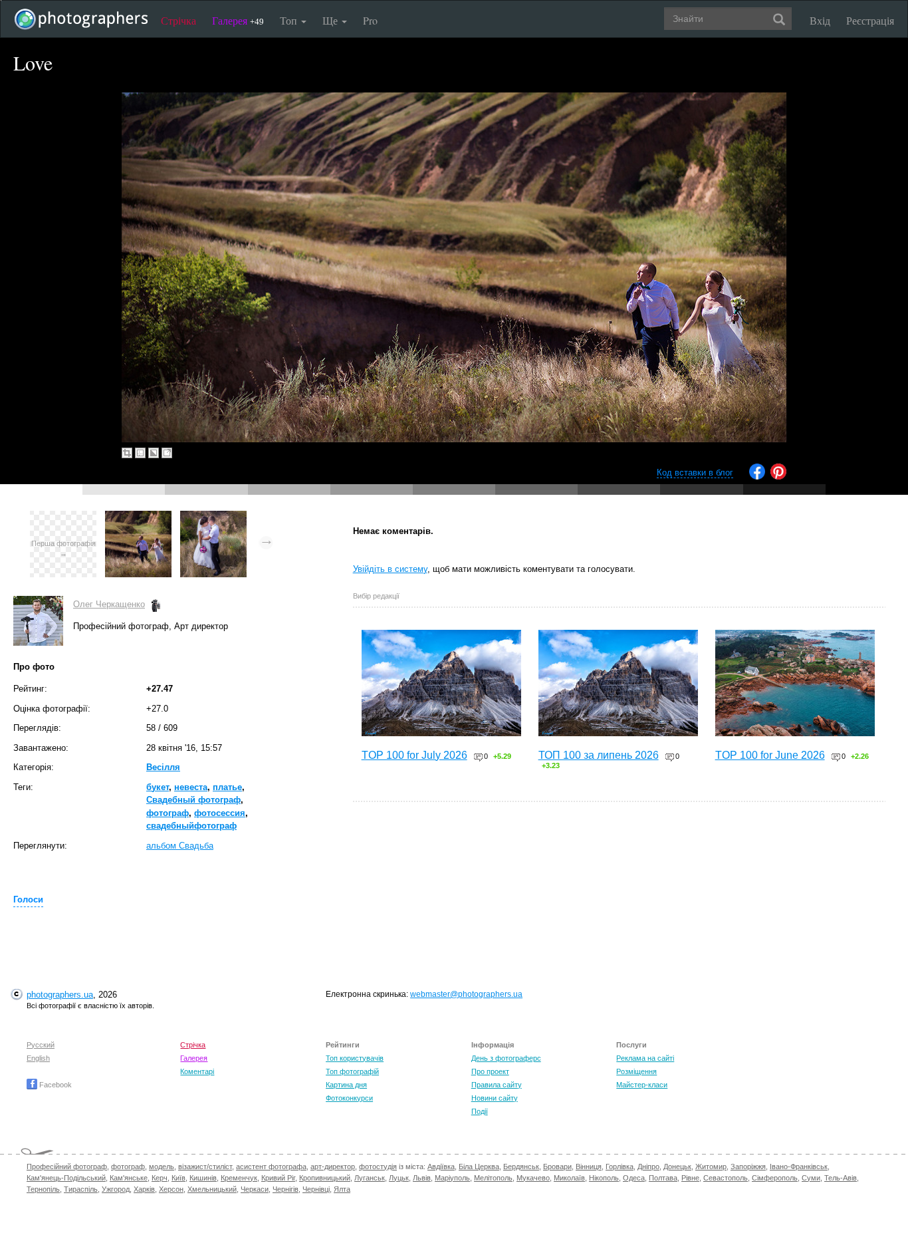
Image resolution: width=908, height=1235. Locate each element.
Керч (160, 1178)
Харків (144, 1189)
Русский (41, 1045)
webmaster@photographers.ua (466, 994)
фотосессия (219, 813)
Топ (290, 20)
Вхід (820, 20)
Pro (370, 20)
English (38, 1058)
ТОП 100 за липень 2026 (598, 755)
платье (227, 787)
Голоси (28, 899)
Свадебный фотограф (193, 800)
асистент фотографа (271, 1166)
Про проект (490, 1071)
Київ (178, 1178)
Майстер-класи (641, 1085)
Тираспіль (81, 1189)
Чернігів (285, 1189)
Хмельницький (212, 1189)
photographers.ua (60, 995)
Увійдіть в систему (390, 569)
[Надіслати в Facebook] (757, 476)
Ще (331, 20)
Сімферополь (775, 1178)
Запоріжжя (748, 1166)
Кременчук (239, 1178)
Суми (811, 1178)
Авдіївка (441, 1166)
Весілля (163, 767)
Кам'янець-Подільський (66, 1178)
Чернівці (316, 1189)
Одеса (634, 1178)
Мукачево (533, 1178)
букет (157, 787)
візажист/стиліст (205, 1166)
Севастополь (725, 1178)
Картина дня (346, 1085)
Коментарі (197, 1071)
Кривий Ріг (278, 1178)
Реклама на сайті (645, 1058)
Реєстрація (870, 20)
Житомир (711, 1166)
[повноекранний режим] (167, 453)
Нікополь (604, 1178)
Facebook (54, 1085)
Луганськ (369, 1178)
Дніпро (648, 1166)
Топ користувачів (355, 1058)
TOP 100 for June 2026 (770, 755)
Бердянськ (521, 1166)
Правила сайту (496, 1085)
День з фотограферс (506, 1058)
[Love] (138, 517)
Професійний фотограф (67, 1166)
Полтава (663, 1178)
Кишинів (203, 1178)
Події (479, 1111)
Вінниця (589, 1166)
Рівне (690, 1178)
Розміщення (636, 1071)
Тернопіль (43, 1189)
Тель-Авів (840, 1178)
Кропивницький (324, 1178)
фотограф (167, 813)
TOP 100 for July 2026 (414, 755)
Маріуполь (452, 1178)
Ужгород (116, 1189)
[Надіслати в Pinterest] (778, 476)
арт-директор (332, 1166)
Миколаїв (569, 1178)
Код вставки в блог (695, 473)
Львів (422, 1178)
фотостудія (378, 1166)
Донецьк (677, 1166)
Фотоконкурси (349, 1098)
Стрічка (178, 20)
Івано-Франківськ (799, 1166)
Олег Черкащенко (109, 604)
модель (161, 1166)
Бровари (557, 1166)
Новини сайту (494, 1098)
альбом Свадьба (179, 846)
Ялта (342, 1189)
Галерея (238, 20)
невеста (190, 787)
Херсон (171, 1189)
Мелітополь (493, 1178)
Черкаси (255, 1189)
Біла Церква (479, 1166)
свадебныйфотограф (191, 826)
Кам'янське (129, 1178)
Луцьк (399, 1178)
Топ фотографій (352, 1071)
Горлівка (619, 1166)
